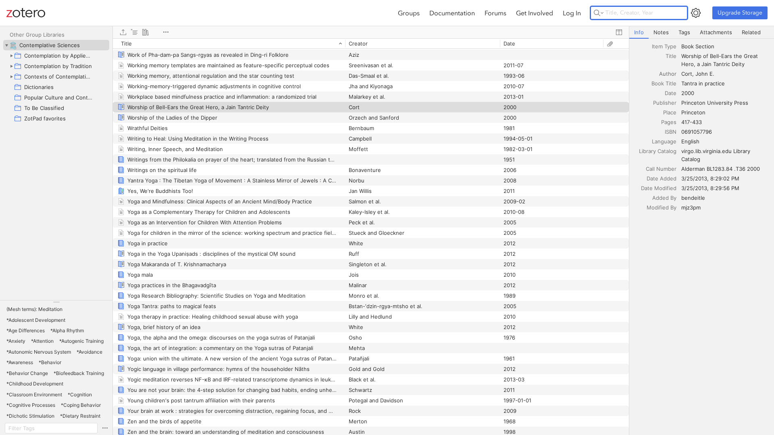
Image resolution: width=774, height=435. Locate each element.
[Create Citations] (134, 32)
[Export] (123, 32)
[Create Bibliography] (145, 32)
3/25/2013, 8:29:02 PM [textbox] (710, 178)
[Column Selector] (619, 32)
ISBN (670, 131)
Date (670, 93)
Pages (668, 122)
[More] (165, 32)
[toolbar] (371, 32)
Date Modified (658, 188)
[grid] (371, 236)
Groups (409, 13)
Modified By (661, 207)
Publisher (664, 102)
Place (669, 112)
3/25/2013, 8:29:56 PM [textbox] (710, 188)
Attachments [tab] (716, 32)
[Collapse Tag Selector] (56, 302)
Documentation (452, 13)
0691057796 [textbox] (696, 131)
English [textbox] (690, 141)
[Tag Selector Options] (105, 428)
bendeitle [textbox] (693, 198)
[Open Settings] (696, 13)
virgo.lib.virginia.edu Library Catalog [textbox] (716, 155)
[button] (34, 309)
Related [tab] (751, 32)
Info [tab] (639, 32)
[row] (371, 43)
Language (664, 141)
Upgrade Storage (740, 12)
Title (671, 56)
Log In (572, 13)
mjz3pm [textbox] (691, 207)
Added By (664, 198)
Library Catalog (657, 151)
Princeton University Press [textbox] (714, 102)
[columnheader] (229, 43)
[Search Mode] (599, 13)
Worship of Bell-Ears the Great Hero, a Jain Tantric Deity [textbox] (720, 60)
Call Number (661, 169)
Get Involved (534, 13)
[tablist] (701, 32)
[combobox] (725, 46)
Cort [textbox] (686, 73)
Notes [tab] (661, 32)
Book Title (663, 83)
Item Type (664, 46)
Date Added (661, 178)
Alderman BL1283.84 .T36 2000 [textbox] (720, 169)
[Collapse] (6, 45)
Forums (495, 13)
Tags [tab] (684, 32)
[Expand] (11, 55)
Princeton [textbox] (693, 112)
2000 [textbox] (687, 93)
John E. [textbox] (704, 73)
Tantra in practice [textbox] (703, 83)
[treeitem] (56, 45)
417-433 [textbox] (691, 122)
